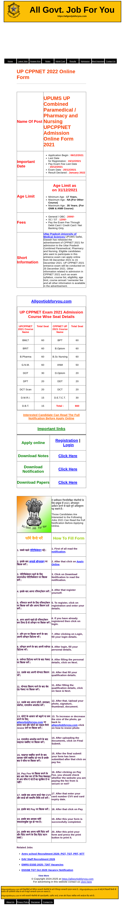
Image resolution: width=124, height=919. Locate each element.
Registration (66, 440)
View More (43, 875)
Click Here (67, 456)
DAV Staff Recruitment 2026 (38, 859)
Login (68, 445)
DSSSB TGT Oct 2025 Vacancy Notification (47, 870)
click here (86, 881)
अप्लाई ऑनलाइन (36, 561)
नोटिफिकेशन (35, 550)
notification (58, 551)
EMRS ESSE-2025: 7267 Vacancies (42, 864)
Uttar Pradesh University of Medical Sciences (59, 235)
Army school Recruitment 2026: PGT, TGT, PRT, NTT (53, 853)
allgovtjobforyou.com (30, 722)
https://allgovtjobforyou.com (77, 878)
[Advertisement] (62, 40)
